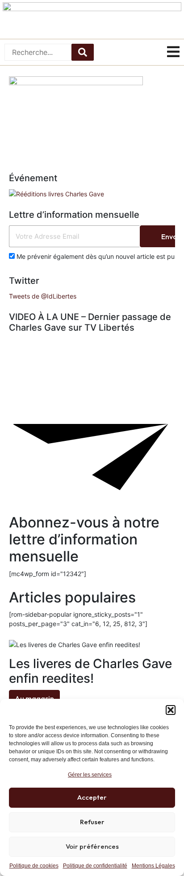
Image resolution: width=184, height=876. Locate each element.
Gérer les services (90, 775)
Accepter (92, 797)
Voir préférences (92, 846)
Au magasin (34, 698)
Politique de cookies (34, 866)
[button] (170, 710)
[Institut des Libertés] (92, 19)
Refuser (92, 822)
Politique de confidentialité (95, 866)
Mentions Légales (153, 866)
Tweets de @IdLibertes (42, 296)
